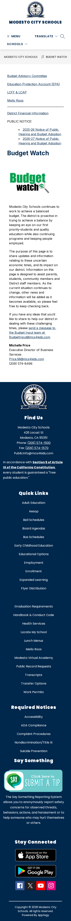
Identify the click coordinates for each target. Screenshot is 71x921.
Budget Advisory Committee (27, 76)
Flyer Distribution (33, 588)
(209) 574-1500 (39, 443)
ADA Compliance (33, 725)
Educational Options (34, 554)
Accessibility (33, 717)
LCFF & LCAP (17, 92)
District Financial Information (27, 113)
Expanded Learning (34, 580)
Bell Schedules (33, 520)
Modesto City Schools (20, 57)
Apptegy (43, 915)
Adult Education (33, 503)
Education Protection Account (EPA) (33, 84)
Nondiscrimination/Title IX (34, 742)
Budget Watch (56, 57)
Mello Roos (15, 100)
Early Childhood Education (33, 545)
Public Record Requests (33, 666)
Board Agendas (33, 528)
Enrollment (33, 571)
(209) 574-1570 (36, 448)
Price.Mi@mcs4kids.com (26, 359)
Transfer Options (33, 683)
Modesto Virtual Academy (33, 658)
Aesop (33, 511)
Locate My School (34, 632)
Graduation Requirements (33, 606)
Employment (33, 562)
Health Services (33, 623)
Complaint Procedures (34, 734)
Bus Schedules (33, 537)
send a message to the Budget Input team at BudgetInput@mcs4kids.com (32, 332)
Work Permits (33, 692)
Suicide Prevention (33, 751)
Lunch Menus (33, 640)
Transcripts (33, 675)
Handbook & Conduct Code (33, 615)
